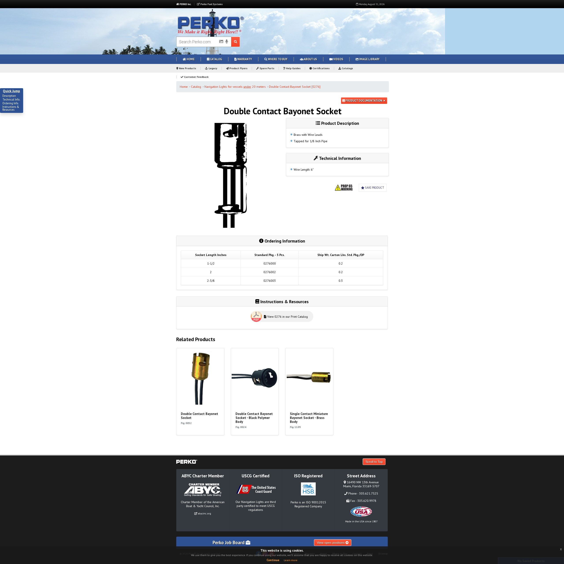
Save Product (374, 188)
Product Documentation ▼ (365, 101)
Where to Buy (277, 59)
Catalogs (347, 68)
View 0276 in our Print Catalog (287, 317)
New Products (187, 68)
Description (9, 95)
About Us (310, 59)
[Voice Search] (227, 41)
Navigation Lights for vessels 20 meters (235, 87)
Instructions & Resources (10, 108)
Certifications (321, 68)
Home (190, 59)
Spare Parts (266, 68)
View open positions (331, 542)
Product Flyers (238, 68)
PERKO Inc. (185, 4)
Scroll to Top (374, 461)
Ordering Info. (10, 103)
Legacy (212, 68)
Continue (273, 560)
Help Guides (293, 68)
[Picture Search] (220, 42)
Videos (338, 59)
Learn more (290, 560)
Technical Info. (11, 99)
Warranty (244, 59)
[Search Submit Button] (235, 42)
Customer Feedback (195, 76)
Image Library (369, 59)
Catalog (215, 59)
